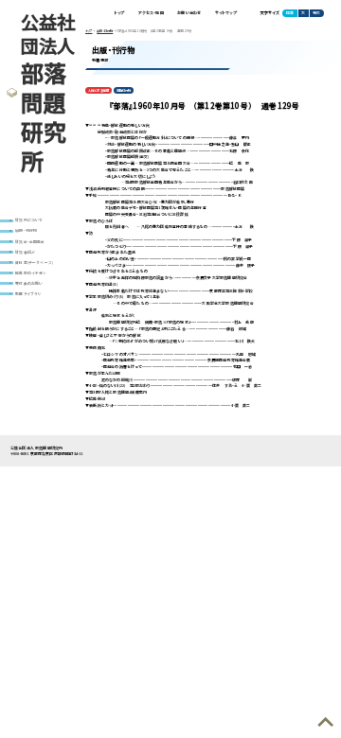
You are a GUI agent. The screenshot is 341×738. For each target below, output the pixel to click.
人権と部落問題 (98, 90)
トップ (120, 12)
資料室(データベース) (34, 262)
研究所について (29, 220)
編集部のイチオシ (30, 273)
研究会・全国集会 (30, 241)
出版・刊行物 (26, 230)
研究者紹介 (25, 252)
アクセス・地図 (151, 12)
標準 (290, 12)
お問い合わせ (189, 12)
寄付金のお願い (29, 283)
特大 (316, 12)
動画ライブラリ (27, 293)
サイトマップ (226, 12)
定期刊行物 (124, 90)
